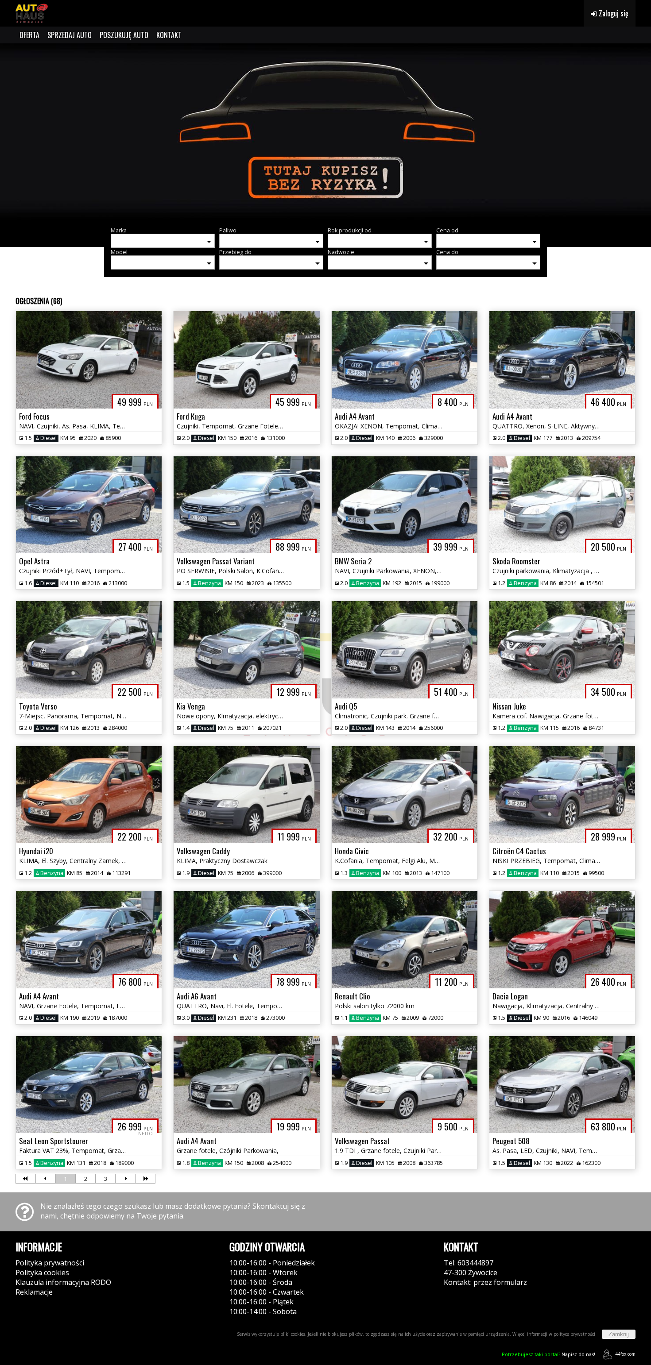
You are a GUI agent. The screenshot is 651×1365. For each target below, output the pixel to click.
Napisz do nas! (548, 1354)
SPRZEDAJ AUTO (69, 35)
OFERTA (29, 35)
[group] (325, 131)
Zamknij (618, 1334)
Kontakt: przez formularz (485, 1282)
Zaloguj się (612, 13)
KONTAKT (169, 35)
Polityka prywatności (50, 1263)
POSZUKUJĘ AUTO (124, 35)
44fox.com (625, 1354)
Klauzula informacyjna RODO (63, 1282)
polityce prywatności (574, 1334)
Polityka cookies (42, 1272)
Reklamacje (34, 1292)
